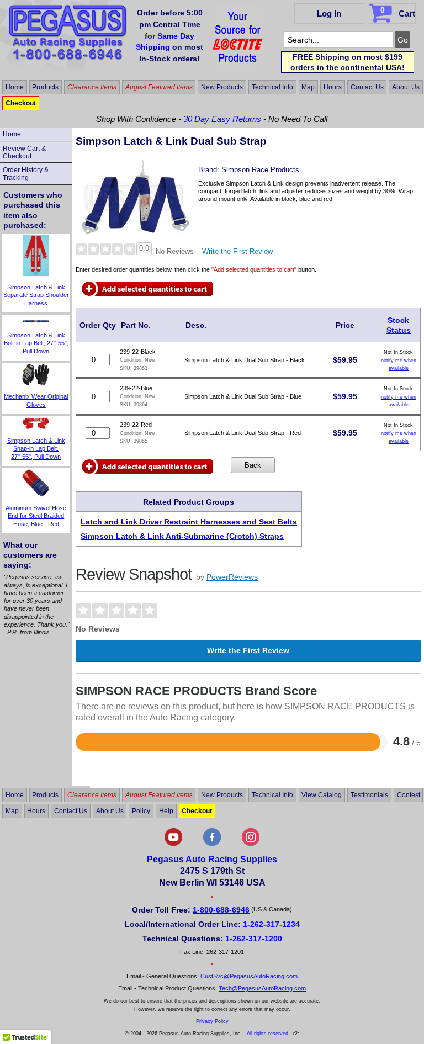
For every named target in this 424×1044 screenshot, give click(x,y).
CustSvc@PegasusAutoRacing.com (249, 976)
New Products (222, 87)
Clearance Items (91, 87)
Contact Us (367, 87)
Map (308, 87)
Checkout (21, 103)
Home (15, 87)
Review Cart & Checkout (24, 152)
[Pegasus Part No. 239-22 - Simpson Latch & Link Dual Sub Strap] (135, 231)
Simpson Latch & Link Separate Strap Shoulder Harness (36, 295)
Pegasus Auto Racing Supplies (212, 859)
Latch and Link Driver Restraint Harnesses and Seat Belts (189, 521)
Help (166, 811)
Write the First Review (237, 251)
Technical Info (272, 87)
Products (45, 87)
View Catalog (321, 795)
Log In (329, 13)
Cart (397, 12)
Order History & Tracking (26, 174)
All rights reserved (267, 1033)
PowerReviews (232, 577)
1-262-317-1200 (253, 938)
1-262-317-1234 (271, 924)
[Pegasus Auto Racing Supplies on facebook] (212, 843)
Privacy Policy (212, 1021)
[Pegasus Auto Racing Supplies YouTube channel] (173, 843)
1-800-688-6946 (221, 909)
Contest (408, 795)
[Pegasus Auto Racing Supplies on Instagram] (250, 843)
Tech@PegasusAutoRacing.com (262, 988)
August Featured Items (159, 87)
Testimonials (369, 795)
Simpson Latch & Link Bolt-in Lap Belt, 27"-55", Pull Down (36, 343)
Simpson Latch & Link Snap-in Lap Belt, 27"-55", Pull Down (36, 448)
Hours (333, 87)
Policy (141, 811)
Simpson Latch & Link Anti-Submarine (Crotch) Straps (182, 536)
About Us (406, 87)
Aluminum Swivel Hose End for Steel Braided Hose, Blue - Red (36, 516)
